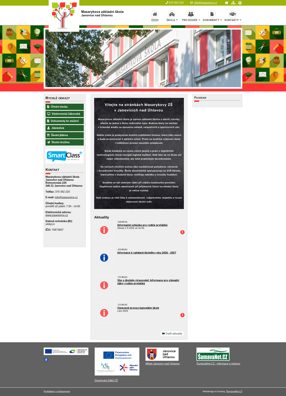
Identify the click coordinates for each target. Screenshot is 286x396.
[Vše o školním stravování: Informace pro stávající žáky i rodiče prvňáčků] (104, 294)
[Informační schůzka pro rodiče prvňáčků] (104, 239)
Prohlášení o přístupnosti (57, 391)
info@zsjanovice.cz (205, 2)
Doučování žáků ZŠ (106, 380)
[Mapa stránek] (232, 2)
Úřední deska (59, 106)
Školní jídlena (59, 135)
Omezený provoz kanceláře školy (138, 308)
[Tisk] (239, 2)
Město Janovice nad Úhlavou (162, 363)
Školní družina (60, 142)
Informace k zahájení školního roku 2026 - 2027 (146, 252)
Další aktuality (174, 333)
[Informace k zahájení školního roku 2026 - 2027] (104, 266)
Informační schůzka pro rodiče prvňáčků (142, 225)
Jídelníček (57, 128)
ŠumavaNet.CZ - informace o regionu (218, 363)
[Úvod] (225, 2)
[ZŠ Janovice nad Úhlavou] (103, 18)
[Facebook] (46, 359)
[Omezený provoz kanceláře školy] (104, 321)
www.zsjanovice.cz (57, 215)
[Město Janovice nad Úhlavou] (162, 359)
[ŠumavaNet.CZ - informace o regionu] (213, 359)
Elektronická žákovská (66, 113)
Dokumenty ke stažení (65, 121)
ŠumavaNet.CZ (234, 391)
